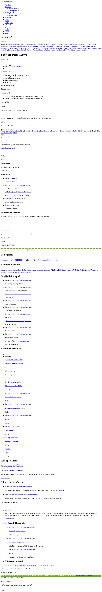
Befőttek (53, 44)
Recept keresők (9, 12)
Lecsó (6, 452)
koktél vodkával (77, 131)
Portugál (8, 272)
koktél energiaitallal (65, 131)
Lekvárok (10, 48)
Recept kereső (13, 16)
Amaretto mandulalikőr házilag (14, 363)
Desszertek (81, 44)
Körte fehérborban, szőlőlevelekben (15, 408)
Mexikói (69, 270)
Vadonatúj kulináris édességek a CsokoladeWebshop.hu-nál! (21, 494)
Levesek (17, 48)
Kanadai (41, 270)
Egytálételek (21, 46)
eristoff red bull (38, 131)
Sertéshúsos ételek (75, 48)
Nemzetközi (79, 269)
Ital (10, 65)
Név (3, 234)
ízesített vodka (48, 131)
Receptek (8, 7)
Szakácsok (8, 17)
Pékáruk (43, 48)
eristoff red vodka (6, 133)
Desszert (5, 259)
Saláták (66, 48)
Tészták (23, 50)
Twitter (7, 30)
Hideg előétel (26, 260)
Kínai (45, 270)
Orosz (96, 270)
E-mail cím (5, 238)
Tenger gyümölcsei (14, 50)
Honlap (3, 241)
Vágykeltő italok (61, 50)
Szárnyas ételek (96, 48)
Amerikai (4, 270)
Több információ (87, 575)
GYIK (7, 21)
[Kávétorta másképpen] (12, 577)
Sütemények (86, 48)
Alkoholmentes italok (17, 44)
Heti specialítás (5, 478)
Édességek (12, 46)
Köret (39, 260)
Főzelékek (42, 46)
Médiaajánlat (9, 23)
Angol (9, 270)
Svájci (23, 272)
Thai (26, 272)
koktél (56, 131)
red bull (15, 133)
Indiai (34, 270)
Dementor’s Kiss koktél (11, 441)
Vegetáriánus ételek (73, 50)
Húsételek (82, 46)
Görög (26, 270)
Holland (30, 270)
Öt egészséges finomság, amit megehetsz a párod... (19, 486)
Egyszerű (18, 66)
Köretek (93, 46)
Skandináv (13, 272)
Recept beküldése (14, 8)
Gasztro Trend (5, 141)
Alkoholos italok (30, 44)
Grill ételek (50, 46)
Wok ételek (84, 50)
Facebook (8, 28)
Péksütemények (52, 48)
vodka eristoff (87, 131)
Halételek (67, 46)
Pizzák (60, 48)
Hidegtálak (74, 46)
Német (88, 270)
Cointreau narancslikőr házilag (14, 386)
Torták (29, 50)
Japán (37, 270)
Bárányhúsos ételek (43, 44)
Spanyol (19, 272)
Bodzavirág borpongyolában (13, 397)
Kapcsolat (8, 24)
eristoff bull (29, 131)
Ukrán (29, 272)
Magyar (55, 269)
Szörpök (4, 50)
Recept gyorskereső (15, 14)
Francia (21, 270)
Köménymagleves (10, 375)
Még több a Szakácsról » (8, 148)
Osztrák (3, 272)
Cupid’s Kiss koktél (10, 430)
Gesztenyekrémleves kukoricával (12, 470)
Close (2, 590)
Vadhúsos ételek (38, 50)
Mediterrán (62, 270)
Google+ (7, 31)
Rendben (79, 575)
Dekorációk (73, 44)
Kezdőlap (8, 5)
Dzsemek (89, 44)
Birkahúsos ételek (62, 44)
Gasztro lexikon (14, 10)
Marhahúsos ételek (27, 48)
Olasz (92, 270)
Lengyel (48, 270)
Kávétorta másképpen (7, 581)
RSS (6, 33)
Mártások (37, 48)
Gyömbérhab (8, 419)
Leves (44, 260)
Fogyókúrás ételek (32, 46)
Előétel (11, 260)
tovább (53, 474)
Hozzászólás (5, 231)
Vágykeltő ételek (49, 50)
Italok (88, 46)
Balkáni (16, 270)
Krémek (3, 48)
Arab (12, 270)
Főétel (16, 259)
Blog (6, 19)
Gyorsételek (58, 46)
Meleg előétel (52, 260)
